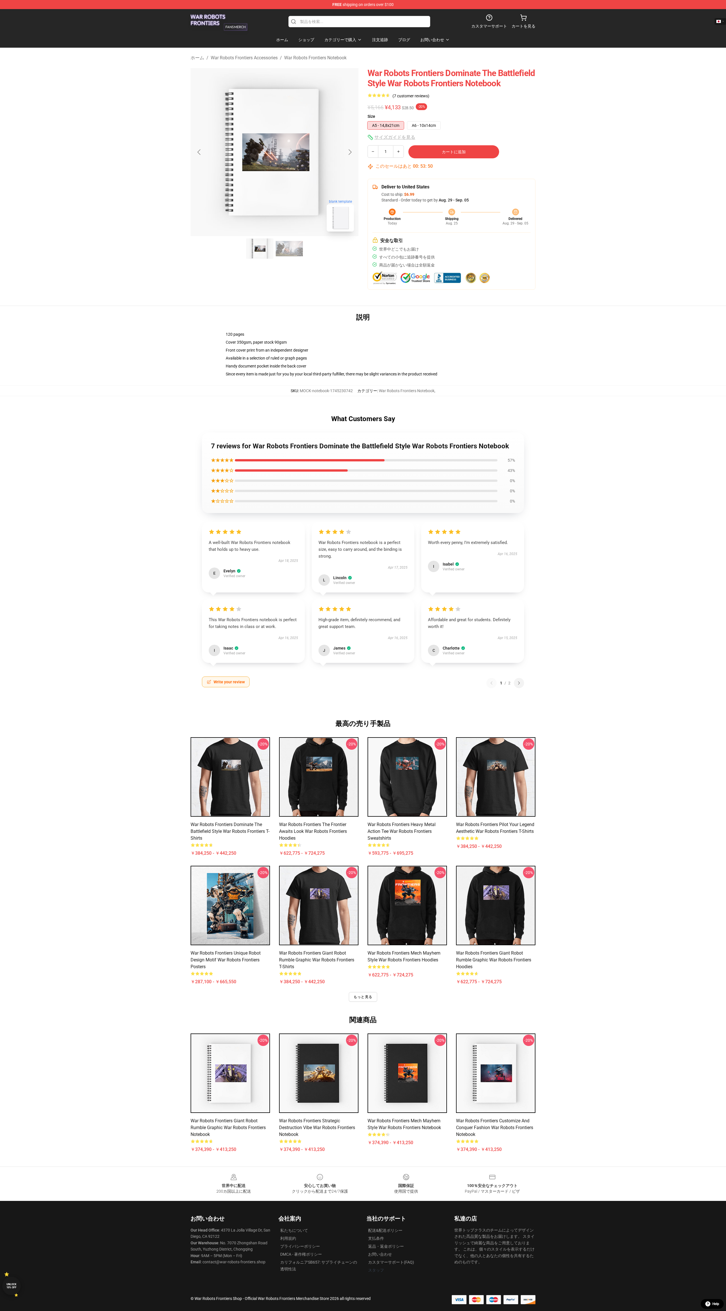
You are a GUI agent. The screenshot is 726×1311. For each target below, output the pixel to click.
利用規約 (288, 1238)
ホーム (197, 57)
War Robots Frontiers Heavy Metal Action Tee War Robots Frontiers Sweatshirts (402, 831)
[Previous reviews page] (491, 683)
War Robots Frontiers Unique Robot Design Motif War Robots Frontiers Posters (226, 959)
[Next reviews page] (519, 683)
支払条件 (376, 1238)
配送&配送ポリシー (385, 1230)
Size (371, 116)
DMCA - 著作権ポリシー (301, 1254)
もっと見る (363, 997)
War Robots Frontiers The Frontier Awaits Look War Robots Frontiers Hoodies (313, 831)
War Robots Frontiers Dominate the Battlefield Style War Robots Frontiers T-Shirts (230, 831)
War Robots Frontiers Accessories (244, 57)
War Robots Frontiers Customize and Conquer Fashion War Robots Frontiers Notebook (494, 1127)
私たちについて (294, 1230)
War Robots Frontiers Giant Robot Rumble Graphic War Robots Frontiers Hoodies (493, 959)
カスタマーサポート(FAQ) (391, 1262)
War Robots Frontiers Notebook (315, 57)
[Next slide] (350, 152)
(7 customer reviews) (410, 96)
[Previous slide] (199, 152)
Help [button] (715, 1304)
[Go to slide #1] (259, 248)
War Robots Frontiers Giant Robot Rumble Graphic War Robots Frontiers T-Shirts (316, 959)
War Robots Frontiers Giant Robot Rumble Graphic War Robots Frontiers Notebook (228, 1127)
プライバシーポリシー (300, 1246)
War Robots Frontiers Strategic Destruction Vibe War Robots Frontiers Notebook (317, 1127)
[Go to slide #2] (289, 248)
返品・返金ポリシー (386, 1246)
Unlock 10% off (11, 1286)
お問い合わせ (380, 1254)
